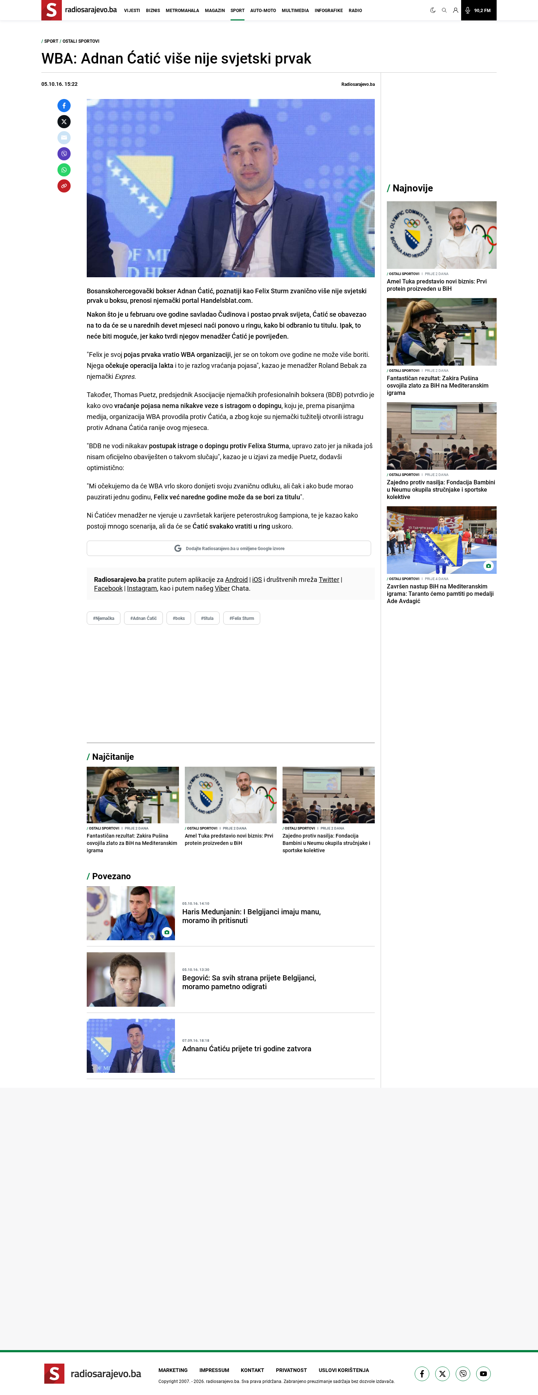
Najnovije (413, 188)
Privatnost (291, 1370)
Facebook (108, 588)
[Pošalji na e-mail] (64, 137)
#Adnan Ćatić (143, 618)
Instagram (142, 588)
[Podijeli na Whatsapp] (64, 169)
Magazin (215, 10)
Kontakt (252, 1370)
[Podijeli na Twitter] (64, 121)
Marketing (173, 1370)
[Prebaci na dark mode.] (434, 10)
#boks (179, 618)
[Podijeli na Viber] (64, 153)
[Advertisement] (231, 684)
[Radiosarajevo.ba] (92, 1374)
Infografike (329, 10)
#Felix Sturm (241, 618)
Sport (237, 10)
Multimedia (295, 10)
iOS (257, 579)
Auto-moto (263, 10)
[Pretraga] (444, 10)
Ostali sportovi (81, 41)
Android (236, 579)
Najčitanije (113, 756)
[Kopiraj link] (64, 186)
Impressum (214, 1370)
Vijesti (132, 10)
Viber (222, 588)
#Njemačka (103, 618)
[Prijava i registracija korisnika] (455, 10)
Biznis (153, 10)
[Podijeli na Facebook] (64, 105)
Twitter (329, 579)
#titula (207, 618)
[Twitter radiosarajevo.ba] (442, 1374)
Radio (355, 10)
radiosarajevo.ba (222, 1381)
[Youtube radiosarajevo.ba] (483, 1374)
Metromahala (182, 10)
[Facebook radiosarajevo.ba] (422, 1374)
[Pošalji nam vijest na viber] (463, 1374)
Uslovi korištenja (344, 1370)
